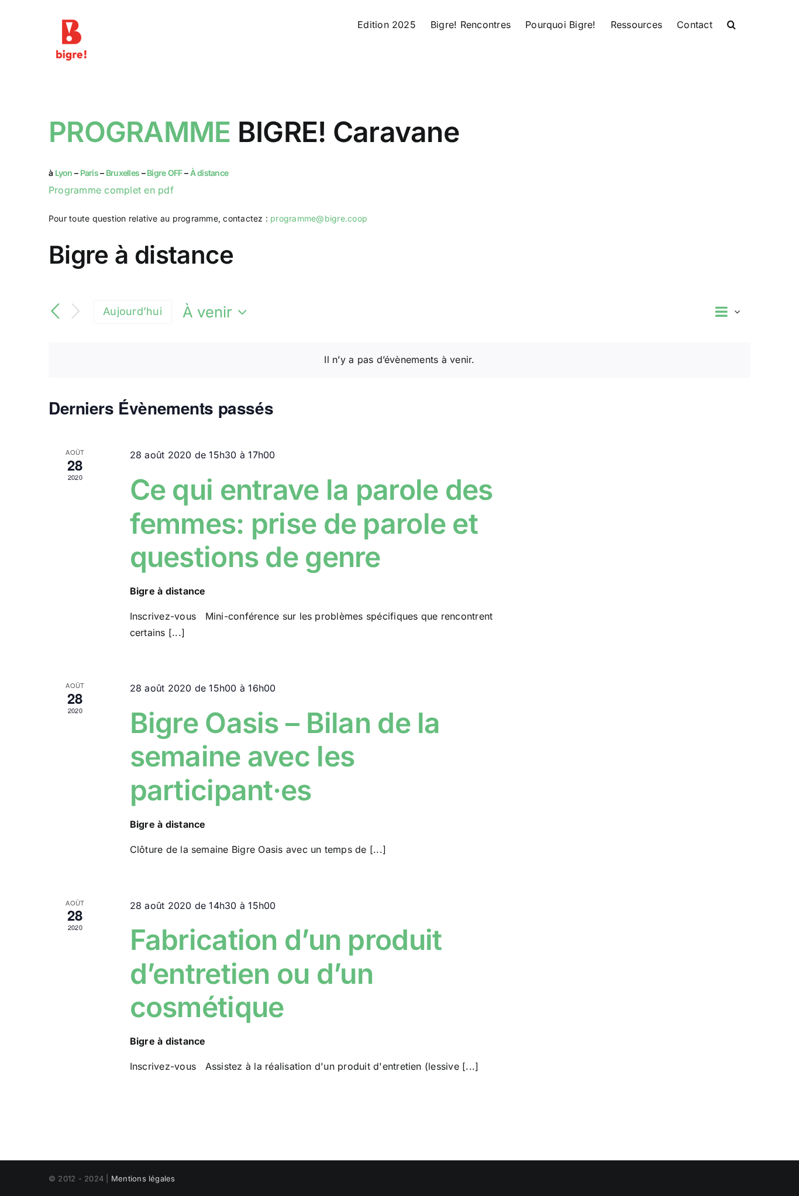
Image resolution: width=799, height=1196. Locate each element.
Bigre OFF (164, 173)
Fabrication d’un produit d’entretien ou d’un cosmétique (286, 973)
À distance (209, 173)
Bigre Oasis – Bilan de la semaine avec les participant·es (285, 756)
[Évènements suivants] (75, 312)
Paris (89, 173)
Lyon (64, 173)
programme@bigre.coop (318, 218)
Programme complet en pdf (111, 190)
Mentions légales (143, 1178)
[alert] (399, 360)
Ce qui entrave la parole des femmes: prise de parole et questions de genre (311, 523)
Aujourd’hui (132, 311)
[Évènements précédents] (56, 312)
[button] (731, 24)
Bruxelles (124, 173)
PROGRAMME (140, 132)
